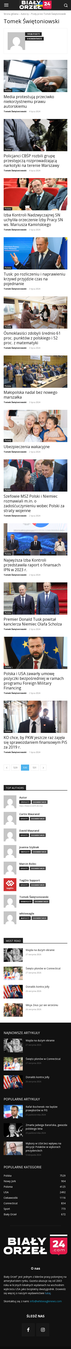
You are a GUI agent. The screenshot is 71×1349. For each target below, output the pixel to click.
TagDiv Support (29, 880)
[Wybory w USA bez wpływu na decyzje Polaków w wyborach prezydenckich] (13, 1148)
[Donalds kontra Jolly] (13, 991)
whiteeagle (26, 913)
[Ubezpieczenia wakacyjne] (35, 426)
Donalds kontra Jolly (37, 986)
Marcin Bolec (27, 864)
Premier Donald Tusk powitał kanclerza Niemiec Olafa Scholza (33, 622)
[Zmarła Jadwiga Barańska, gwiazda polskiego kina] (13, 1130)
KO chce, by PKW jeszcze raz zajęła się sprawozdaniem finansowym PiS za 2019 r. (35, 742)
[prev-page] (7, 768)
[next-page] (43, 768)
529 (15, 767)
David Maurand (29, 830)
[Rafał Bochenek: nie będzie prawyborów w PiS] (13, 1112)
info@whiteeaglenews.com (46, 1301)
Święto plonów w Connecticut (43, 968)
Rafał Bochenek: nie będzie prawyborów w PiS (42, 1108)
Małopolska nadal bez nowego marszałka (30, 395)
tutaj (48, 1293)
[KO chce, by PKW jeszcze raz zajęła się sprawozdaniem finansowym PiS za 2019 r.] (35, 717)
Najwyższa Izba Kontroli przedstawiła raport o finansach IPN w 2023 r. (32, 565)
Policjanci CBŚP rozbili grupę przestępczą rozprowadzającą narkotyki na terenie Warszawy (31, 160)
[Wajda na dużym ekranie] (13, 955)
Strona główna (11, 13)
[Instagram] (42, 1329)
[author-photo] (16, 41)
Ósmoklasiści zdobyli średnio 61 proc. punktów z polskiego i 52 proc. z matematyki (32, 338)
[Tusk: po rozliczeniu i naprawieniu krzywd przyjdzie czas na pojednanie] (35, 253)
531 (35, 767)
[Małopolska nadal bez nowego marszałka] (35, 371)
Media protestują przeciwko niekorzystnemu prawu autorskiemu (29, 101)
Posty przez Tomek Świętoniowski (48, 13)
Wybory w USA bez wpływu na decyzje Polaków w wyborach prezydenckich (43, 1147)
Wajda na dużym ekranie (40, 950)
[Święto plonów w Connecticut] (13, 973)
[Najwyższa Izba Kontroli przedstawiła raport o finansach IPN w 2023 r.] (35, 539)
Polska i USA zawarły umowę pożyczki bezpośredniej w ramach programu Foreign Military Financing (34, 681)
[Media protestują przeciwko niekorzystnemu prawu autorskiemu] (35, 76)
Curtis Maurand (29, 814)
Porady (8, 440)
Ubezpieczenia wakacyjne (27, 446)
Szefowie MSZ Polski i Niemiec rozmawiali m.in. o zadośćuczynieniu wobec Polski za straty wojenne (34, 503)
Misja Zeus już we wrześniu (42, 1005)
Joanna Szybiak (29, 847)
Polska (8, 90)
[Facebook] (28, 1329)
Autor (23, 797)
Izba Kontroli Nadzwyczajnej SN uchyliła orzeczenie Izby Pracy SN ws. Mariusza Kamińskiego (33, 219)
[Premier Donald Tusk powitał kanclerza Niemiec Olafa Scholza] (35, 598)
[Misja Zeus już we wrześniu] (13, 1010)
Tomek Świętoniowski (15, 111)
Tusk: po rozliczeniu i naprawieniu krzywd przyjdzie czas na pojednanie (34, 278)
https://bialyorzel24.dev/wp (31, 806)
